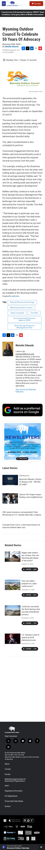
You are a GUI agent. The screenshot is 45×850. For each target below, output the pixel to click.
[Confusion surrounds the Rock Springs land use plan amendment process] (12, 610)
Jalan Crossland (17, 313)
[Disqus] (22, 689)
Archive (8, 806)
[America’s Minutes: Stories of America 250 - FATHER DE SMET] (10, 480)
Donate (37, 4)
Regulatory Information (13, 791)
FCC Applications (11, 796)
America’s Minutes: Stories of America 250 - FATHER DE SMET (30, 482)
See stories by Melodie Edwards (26, 390)
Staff (7, 786)
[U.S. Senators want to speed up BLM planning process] (12, 639)
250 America (24, 476)
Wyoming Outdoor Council (21, 308)
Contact (8, 769)
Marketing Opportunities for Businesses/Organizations (15, 780)
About (7, 764)
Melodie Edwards (12, 46)
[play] (3, 847)
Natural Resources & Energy (22, 302)
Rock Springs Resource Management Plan (25, 327)
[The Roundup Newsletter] (22, 441)
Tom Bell (34, 313)
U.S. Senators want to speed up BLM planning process (30, 637)
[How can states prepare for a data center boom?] (12, 585)
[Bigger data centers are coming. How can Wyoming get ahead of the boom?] (12, 556)
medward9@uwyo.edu (25, 354)
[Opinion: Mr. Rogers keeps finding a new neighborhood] (10, 498)
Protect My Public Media (14, 801)
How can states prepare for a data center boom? (29, 583)
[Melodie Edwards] (7, 349)
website (15, 296)
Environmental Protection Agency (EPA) (24, 319)
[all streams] (42, 847)
